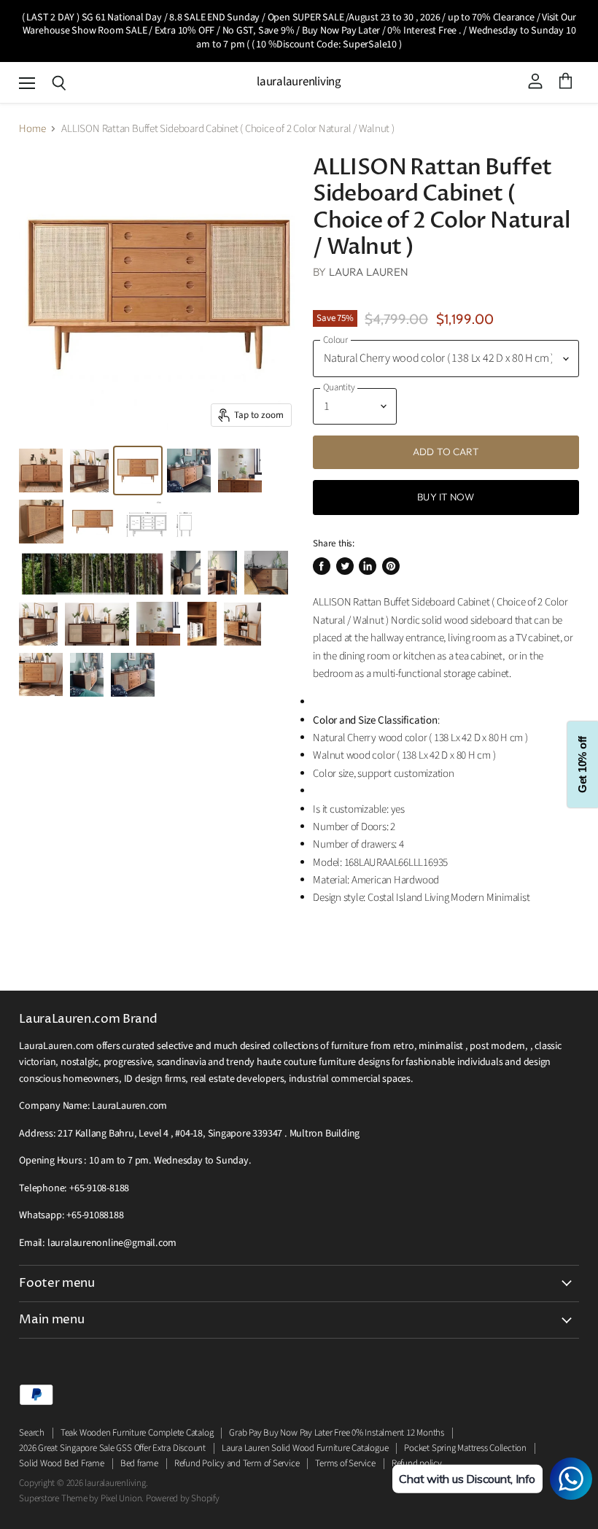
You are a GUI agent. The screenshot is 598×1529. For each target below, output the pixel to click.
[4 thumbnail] (41, 470)
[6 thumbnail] (92, 521)
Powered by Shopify (183, 1498)
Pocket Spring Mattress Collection (465, 1448)
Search (31, 1432)
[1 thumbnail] (89, 470)
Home (32, 129)
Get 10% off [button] (582, 765)
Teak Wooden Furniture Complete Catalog (137, 1432)
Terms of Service (345, 1463)
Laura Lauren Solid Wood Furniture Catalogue (305, 1448)
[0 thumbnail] (137, 470)
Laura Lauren (369, 272)
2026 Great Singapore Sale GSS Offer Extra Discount (112, 1448)
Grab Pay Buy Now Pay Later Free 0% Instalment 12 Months (336, 1432)
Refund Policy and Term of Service (237, 1463)
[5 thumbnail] (41, 521)
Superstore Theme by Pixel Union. (81, 1498)
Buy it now (445, 496)
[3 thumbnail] (240, 470)
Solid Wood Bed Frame (61, 1463)
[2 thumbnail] (189, 470)
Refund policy (417, 1463)
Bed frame (139, 1463)
